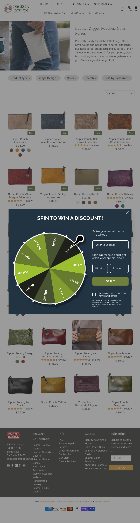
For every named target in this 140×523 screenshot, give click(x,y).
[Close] (127, 213)
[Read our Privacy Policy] (126, 301)
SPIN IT (110, 281)
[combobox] (100, 268)
